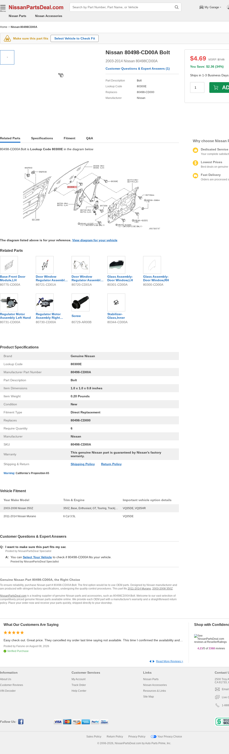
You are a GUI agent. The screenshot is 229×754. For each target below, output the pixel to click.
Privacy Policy (136, 736)
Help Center (79, 690)
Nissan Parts (17, 16)
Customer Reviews (11, 685)
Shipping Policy (83, 464)
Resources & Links (154, 690)
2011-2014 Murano (139, 588)
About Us (5, 679)
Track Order (79, 685)
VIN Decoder (8, 690)
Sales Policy (93, 736)
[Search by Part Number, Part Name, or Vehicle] (176, 7)
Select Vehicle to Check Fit (74, 38)
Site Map (148, 696)
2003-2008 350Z (162, 588)
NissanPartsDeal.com (13, 595)
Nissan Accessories (48, 16)
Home (3, 27)
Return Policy (111, 464)
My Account (78, 679)
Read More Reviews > (169, 661)
